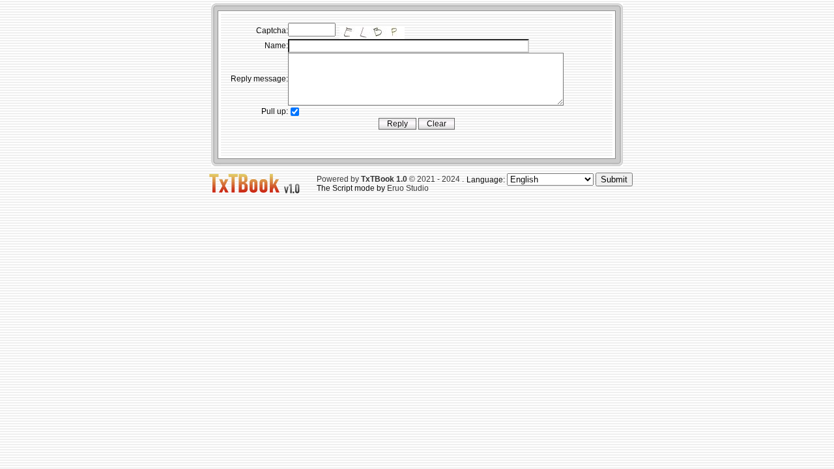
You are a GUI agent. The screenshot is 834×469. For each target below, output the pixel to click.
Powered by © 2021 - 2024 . (390, 179)
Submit (614, 179)
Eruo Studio (408, 188)
